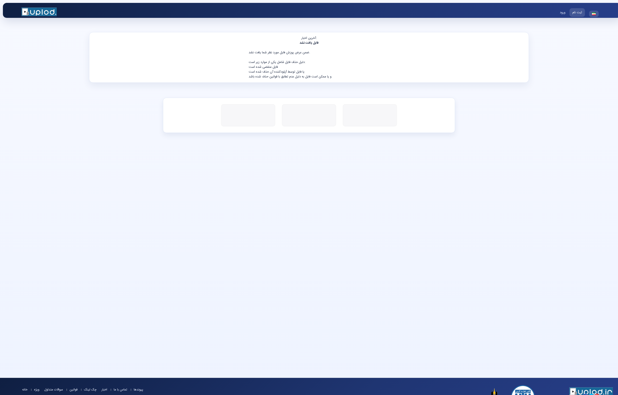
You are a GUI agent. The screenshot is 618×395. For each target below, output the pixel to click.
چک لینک (90, 389)
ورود (562, 12)
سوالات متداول (54, 389)
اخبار (104, 389)
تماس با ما (121, 389)
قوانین (74, 389)
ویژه (36, 389)
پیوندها (138, 389)
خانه (25, 389)
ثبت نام (577, 12)
